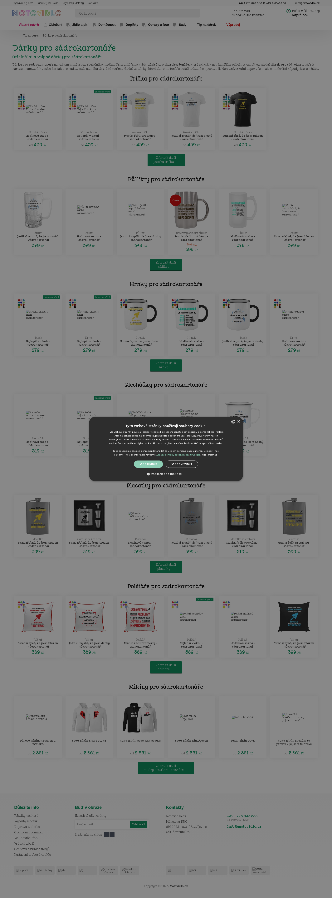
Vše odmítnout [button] (182, 464)
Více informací (209, 454)
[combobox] (233, 422)
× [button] (238, 421)
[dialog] (166, 449)
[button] (166, 474)
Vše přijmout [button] (148, 464)
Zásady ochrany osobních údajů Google (178, 454)
